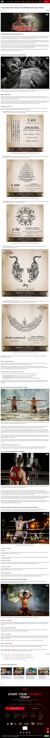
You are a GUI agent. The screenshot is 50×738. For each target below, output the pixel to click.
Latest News (15, 716)
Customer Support (24, 716)
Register (40, 1)
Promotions (23, 1)
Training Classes (17, 1)
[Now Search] (36, 1)
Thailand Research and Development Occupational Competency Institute (26, 153)
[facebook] (48, 10)
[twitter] (47, 10)
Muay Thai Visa (28, 1)
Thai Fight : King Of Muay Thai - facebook (26, 545)
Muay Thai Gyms (10, 1)
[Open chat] (48, 729)
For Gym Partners (33, 716)
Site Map (40, 719)
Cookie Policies (41, 716)
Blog (33, 1)
